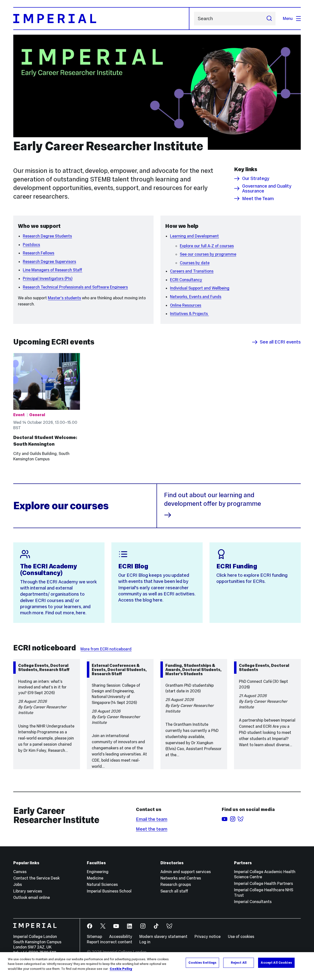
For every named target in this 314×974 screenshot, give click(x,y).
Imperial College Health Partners (263, 883)
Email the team (151, 819)
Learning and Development (194, 235)
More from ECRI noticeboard (105, 648)
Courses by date (194, 262)
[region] (157, 963)
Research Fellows (38, 252)
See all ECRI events (280, 342)
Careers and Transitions (191, 271)
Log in (144, 941)
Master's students (64, 297)
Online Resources (185, 305)
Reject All (239, 962)
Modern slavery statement (163, 936)
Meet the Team (258, 198)
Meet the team (151, 829)
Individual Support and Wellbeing (199, 288)
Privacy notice (208, 936)
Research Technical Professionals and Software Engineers (75, 287)
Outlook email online (31, 897)
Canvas (19, 871)
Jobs (17, 884)
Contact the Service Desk (36, 878)
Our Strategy (255, 178)
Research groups (175, 884)
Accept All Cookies (276, 962)
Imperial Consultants (253, 901)
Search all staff (174, 891)
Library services (27, 891)
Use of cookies (241, 936)
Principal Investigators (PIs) (47, 278)
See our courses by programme (208, 254)
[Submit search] (269, 18)
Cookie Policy (121, 969)
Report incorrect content (109, 941)
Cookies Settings (202, 962)
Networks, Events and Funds (195, 296)
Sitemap (94, 936)
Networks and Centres (180, 878)
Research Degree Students (47, 235)
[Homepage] (101, 18)
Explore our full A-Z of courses (207, 245)
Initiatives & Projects (189, 313)
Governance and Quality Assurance (266, 188)
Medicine (95, 878)
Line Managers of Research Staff (52, 269)
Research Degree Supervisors (49, 261)
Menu (288, 18)
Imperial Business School (109, 891)
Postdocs (31, 244)
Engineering (97, 871)
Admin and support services (185, 871)
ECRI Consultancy (186, 279)
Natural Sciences (102, 884)
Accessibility (120, 936)
